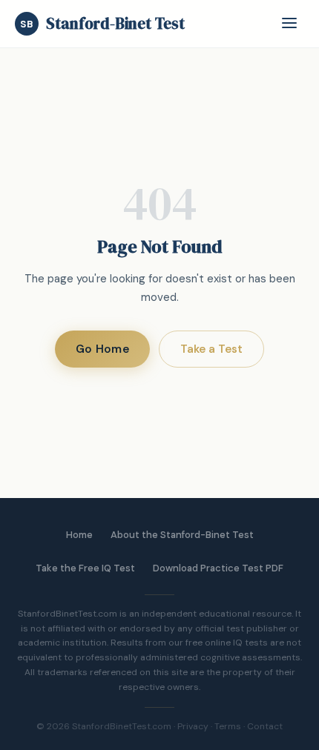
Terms (227, 726)
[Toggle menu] (289, 24)
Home (79, 534)
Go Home (102, 349)
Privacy (192, 726)
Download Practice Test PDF (218, 568)
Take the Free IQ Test (85, 568)
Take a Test (211, 349)
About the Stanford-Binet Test (182, 534)
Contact (265, 726)
